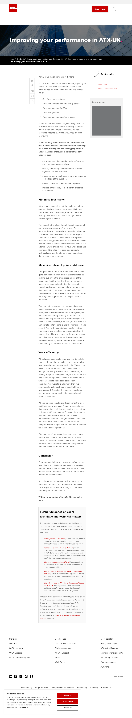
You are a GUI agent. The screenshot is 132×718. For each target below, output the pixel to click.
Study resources (34, 59)
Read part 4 (102, 85)
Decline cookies (67, 702)
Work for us (60, 662)
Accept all (67, 695)
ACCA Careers (15, 653)
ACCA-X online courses (65, 643)
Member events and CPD (112, 653)
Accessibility (26, 687)
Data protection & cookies (62, 687)
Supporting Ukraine (109, 657)
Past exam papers (108, 662)
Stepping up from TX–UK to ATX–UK (58, 548)
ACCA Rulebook (62, 653)
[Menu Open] (121, 9)
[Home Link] (118, 676)
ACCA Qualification (109, 648)
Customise (68, 708)
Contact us (106, 687)
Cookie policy (23, 707)
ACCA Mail (105, 667)
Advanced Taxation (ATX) (54, 59)
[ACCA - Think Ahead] (13, 11)
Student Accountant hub (107, 89)
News (57, 657)
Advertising (82, 687)
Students (21, 59)
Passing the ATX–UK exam (54, 539)
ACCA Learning (16, 648)
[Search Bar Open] (114, 9)
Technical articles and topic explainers (85, 59)
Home (11, 59)
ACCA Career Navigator (19, 657)
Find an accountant (63, 648)
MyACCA (13, 643)
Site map (94, 687)
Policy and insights (109, 643)
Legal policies (41, 687)
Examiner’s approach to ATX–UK (57, 562)
